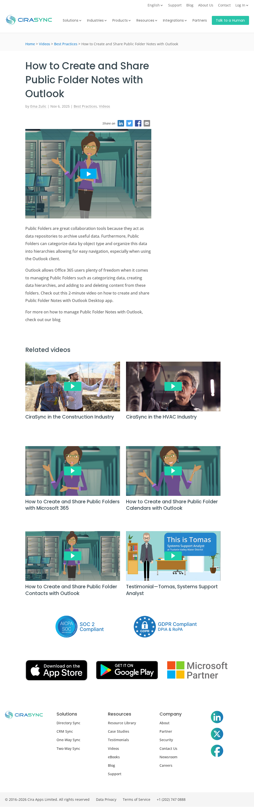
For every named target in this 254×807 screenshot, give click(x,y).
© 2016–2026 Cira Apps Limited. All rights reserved (47, 799)
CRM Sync (65, 731)
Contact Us (168, 748)
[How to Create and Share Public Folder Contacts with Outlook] (72, 557)
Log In (240, 5)
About (164, 723)
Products (120, 21)
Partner (165, 731)
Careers (165, 765)
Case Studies (118, 731)
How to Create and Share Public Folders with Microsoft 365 (72, 505)
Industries (95, 21)
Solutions (70, 21)
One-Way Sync (68, 739)
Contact (224, 5)
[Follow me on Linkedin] (217, 718)
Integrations (173, 21)
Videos (44, 44)
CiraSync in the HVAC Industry (161, 417)
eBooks (114, 757)
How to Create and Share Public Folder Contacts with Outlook (71, 590)
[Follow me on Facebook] (217, 752)
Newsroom (168, 757)
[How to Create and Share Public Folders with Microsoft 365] (72, 472)
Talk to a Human (230, 20)
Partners (199, 21)
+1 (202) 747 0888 (171, 799)
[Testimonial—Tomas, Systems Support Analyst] (173, 557)
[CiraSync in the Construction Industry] (72, 387)
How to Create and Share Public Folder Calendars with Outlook (172, 505)
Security (166, 739)
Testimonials (118, 739)
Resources (145, 21)
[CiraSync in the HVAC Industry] (173, 387)
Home (30, 44)
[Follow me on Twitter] (217, 735)
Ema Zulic (38, 106)
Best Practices (65, 44)
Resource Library (122, 723)
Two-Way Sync (68, 748)
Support (175, 5)
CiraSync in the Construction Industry (69, 417)
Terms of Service (136, 799)
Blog (189, 5)
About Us (205, 5)
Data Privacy (106, 799)
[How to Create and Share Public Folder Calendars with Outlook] (173, 472)
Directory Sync (68, 723)
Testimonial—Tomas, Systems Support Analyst (172, 590)
